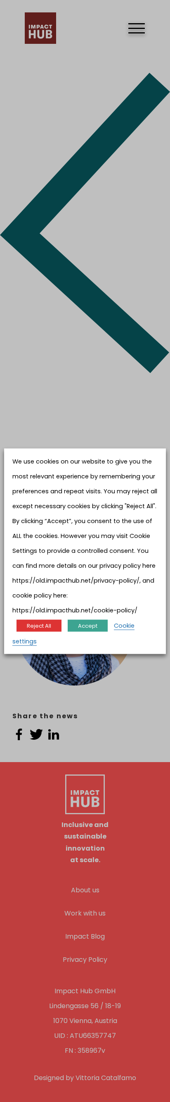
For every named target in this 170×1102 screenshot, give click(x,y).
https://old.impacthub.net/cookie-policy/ (74, 610)
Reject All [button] (39, 625)
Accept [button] (87, 625)
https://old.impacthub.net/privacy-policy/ (75, 580)
